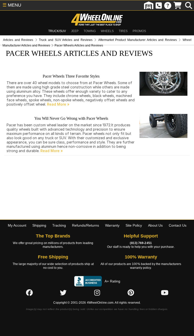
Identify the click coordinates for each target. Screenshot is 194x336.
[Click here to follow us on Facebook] (29, 293)
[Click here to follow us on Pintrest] (131, 293)
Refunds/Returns (85, 225)
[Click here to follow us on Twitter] (63, 293)
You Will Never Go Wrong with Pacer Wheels (71, 118)
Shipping (39, 225)
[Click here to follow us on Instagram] (97, 293)
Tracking (59, 225)
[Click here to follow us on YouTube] (165, 293)
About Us (155, 225)
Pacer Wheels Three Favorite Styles (71, 76)
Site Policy (134, 225)
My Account (17, 225)
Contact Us (177, 225)
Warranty (112, 225)
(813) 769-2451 (141, 243)
